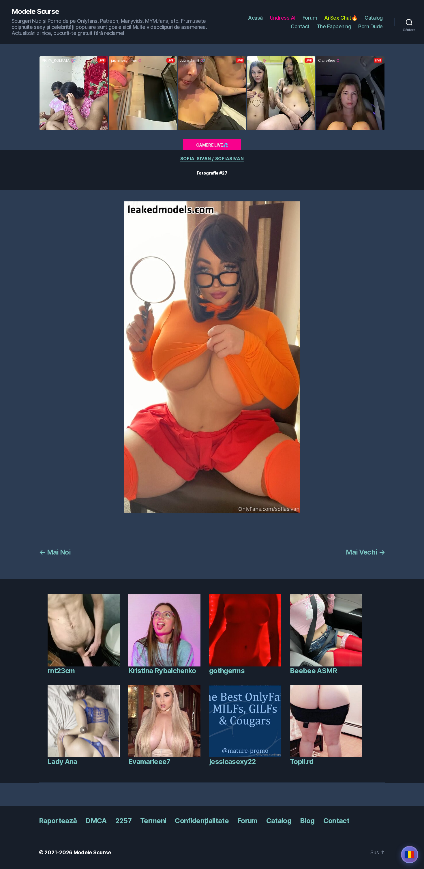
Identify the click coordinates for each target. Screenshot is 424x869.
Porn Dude (370, 26)
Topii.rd (302, 761)
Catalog (374, 18)
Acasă (255, 18)
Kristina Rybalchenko (162, 670)
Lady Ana (62, 761)
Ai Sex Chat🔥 (340, 18)
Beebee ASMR (313, 670)
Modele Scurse (35, 11)
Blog (307, 820)
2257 (123, 820)
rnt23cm (61, 670)
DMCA (95, 820)
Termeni (153, 820)
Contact (300, 26)
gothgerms (227, 670)
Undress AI (282, 18)
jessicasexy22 (232, 761)
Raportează (58, 820)
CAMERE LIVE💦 (212, 145)
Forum (310, 18)
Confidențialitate (202, 820)
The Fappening (334, 26)
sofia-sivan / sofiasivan (212, 158)
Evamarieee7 (149, 761)
